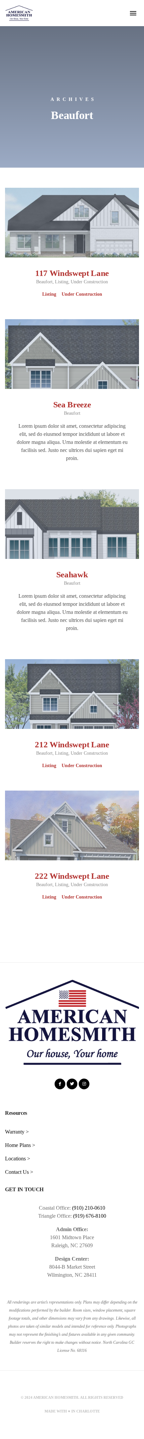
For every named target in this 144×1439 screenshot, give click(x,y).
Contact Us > (19, 1172)
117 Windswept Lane (72, 273)
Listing (61, 281)
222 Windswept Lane (72, 875)
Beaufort (44, 281)
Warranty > (17, 1132)
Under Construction (89, 281)
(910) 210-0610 (88, 1208)
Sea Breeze (72, 404)
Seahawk (72, 574)
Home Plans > (20, 1145)
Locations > (17, 1158)
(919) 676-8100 (89, 1216)
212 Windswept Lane (72, 744)
